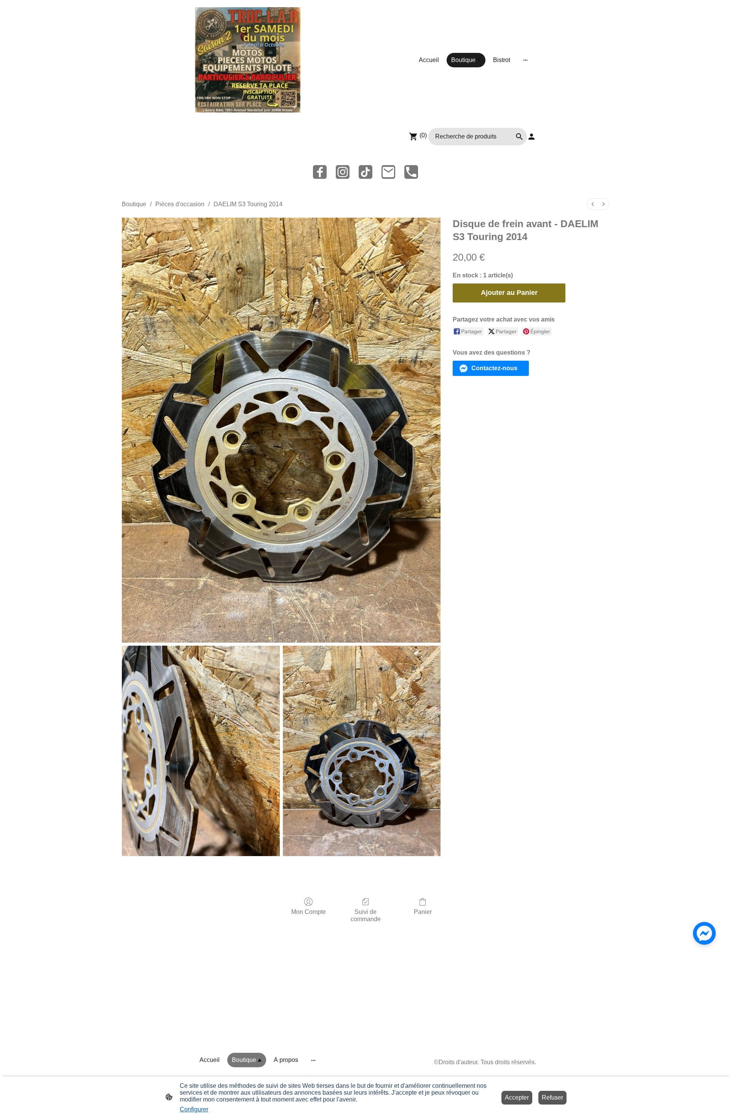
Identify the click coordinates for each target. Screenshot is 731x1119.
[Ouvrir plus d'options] (525, 60)
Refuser (552, 1097)
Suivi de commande (366, 915)
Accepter (517, 1097)
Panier (423, 912)
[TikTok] (365, 172)
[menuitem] (592, 204)
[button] (491, 368)
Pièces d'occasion (179, 204)
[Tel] (411, 172)
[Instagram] (343, 172)
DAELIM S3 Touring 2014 (248, 204)
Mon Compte (308, 912)
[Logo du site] (247, 60)
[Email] (388, 172)
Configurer (194, 1109)
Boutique (134, 204)
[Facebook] (320, 172)
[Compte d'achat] (531, 136)
